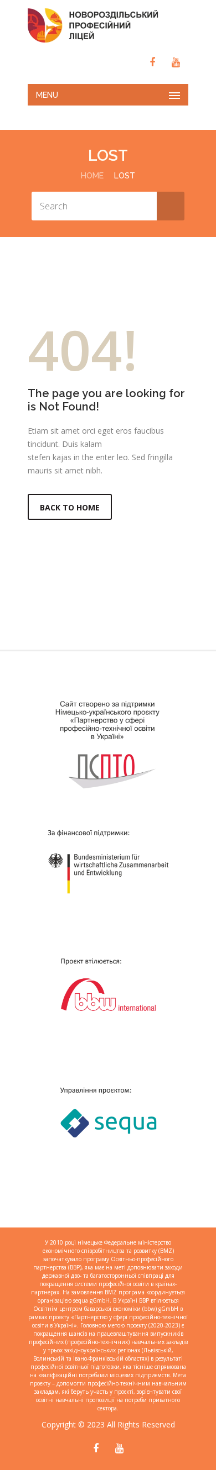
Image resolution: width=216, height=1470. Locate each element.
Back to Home (70, 507)
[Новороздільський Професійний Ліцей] (108, 25)
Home (92, 175)
